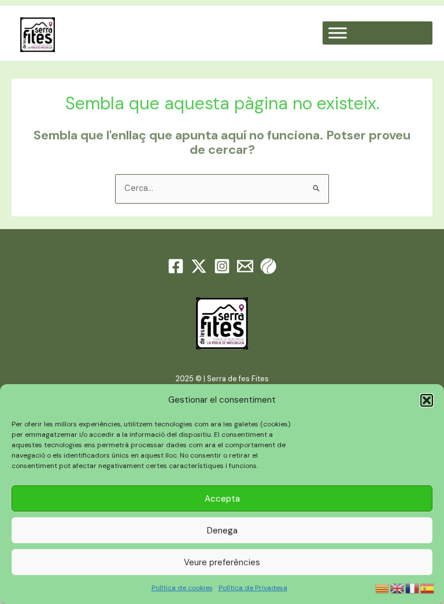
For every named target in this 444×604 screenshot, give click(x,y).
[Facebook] (176, 266)
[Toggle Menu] (337, 33)
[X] (199, 266)
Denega (222, 530)
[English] (397, 587)
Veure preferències (222, 562)
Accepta (222, 498)
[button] (426, 400)
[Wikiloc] (268, 266)
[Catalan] (382, 587)
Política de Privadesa (253, 587)
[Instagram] (222, 266)
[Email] (245, 266)
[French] (412, 587)
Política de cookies (182, 587)
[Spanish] (427, 587)
